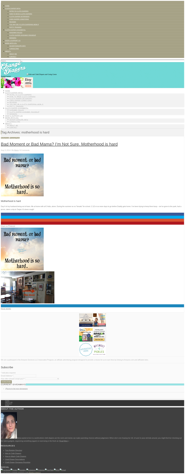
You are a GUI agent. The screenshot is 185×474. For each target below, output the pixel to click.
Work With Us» (11, 43)
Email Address (7, 376)
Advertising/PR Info (17, 46)
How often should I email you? (13, 379)
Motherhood (5, 138)
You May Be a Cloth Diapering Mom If (24, 24)
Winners (12, 38)
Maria (16, 150)
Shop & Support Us (12, 40)
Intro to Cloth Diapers (18, 11)
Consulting (14, 48)
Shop (7, 405)
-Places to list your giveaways (16, 389)
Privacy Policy (35, 472)
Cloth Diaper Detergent (19, 16)
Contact (12, 56)
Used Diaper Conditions (19, 19)
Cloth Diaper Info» (13, 8)
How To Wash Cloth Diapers (20, 14)
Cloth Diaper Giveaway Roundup (22, 35)
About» (8, 51)
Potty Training (15, 27)
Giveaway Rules (15, 32)
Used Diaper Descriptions (15, 459)
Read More (6, 309)
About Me (13, 54)
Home (7, 6)
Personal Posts (15, 138)
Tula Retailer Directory (13, 450)
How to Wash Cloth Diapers (15, 456)
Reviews (12, 22)
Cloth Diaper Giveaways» (15, 30)
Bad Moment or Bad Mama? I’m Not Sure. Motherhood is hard (59, 144)
